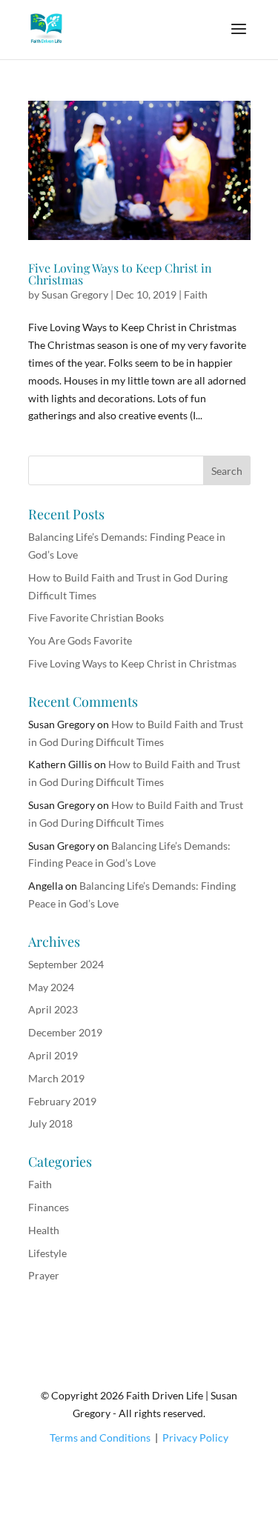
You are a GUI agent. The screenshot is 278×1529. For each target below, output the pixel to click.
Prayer (43, 1275)
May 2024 (51, 987)
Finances (48, 1207)
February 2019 (62, 1101)
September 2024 (66, 964)
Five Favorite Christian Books (96, 617)
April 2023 (53, 1009)
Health (43, 1230)
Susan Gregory (75, 294)
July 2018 (50, 1123)
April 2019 (53, 1055)
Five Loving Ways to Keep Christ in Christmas (120, 273)
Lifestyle (47, 1253)
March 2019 (56, 1078)
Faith (196, 294)
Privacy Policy (195, 1437)
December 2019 (65, 1032)
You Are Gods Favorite (80, 640)
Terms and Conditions (100, 1437)
